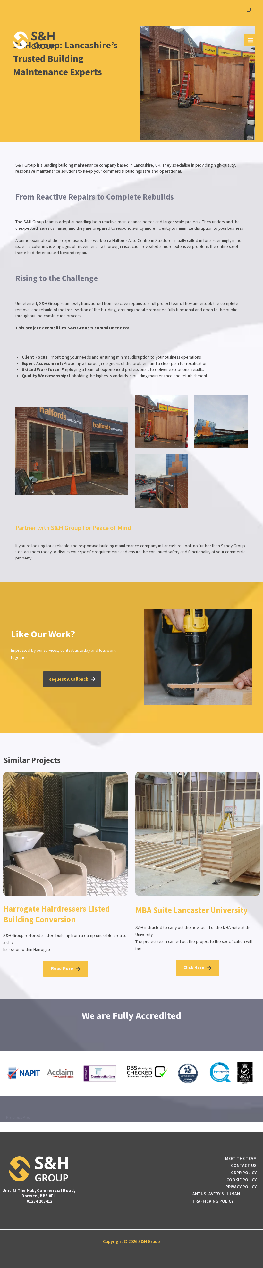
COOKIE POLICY (241, 1179)
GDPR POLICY (244, 1172)
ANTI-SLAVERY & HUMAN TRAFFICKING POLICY (216, 1197)
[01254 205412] (249, 10)
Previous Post (16, 1117)
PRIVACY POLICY (241, 1186)
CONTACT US (244, 1165)
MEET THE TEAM (241, 1158)
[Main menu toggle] (250, 40)
